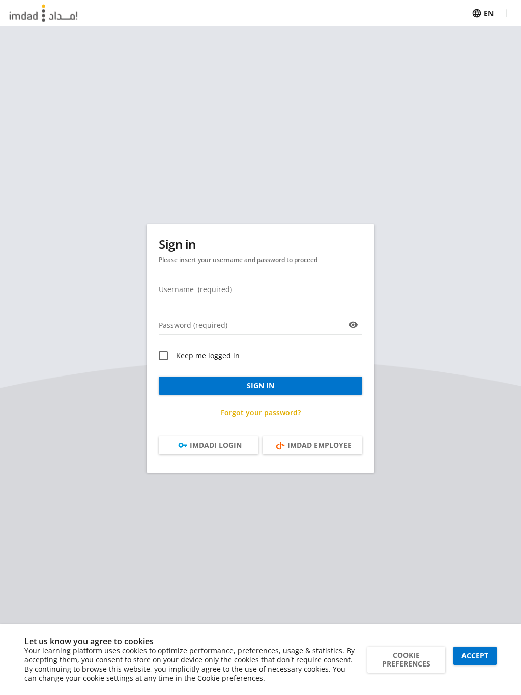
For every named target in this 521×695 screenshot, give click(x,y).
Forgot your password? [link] (261, 412)
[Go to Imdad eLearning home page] (43, 13)
